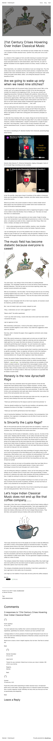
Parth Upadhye (8, 623)
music (14, 590)
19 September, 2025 (9, 682)
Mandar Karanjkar (11, 654)
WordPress (48, 738)
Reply (5, 646)
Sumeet (6, 680)
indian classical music (7, 598)
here (11, 362)
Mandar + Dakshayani (8, 2)
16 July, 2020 (7, 625)
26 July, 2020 (9, 655)
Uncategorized (20, 590)
